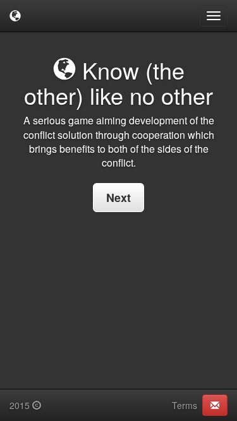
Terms (184, 405)
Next (118, 197)
